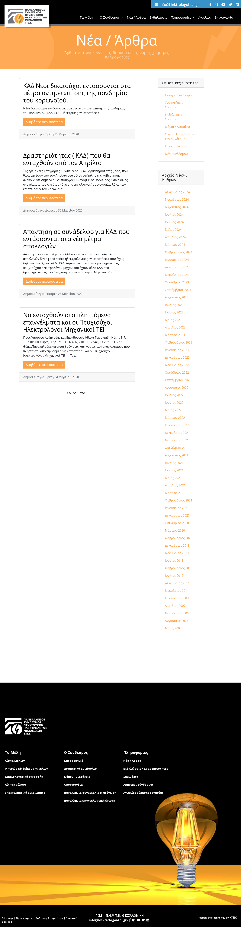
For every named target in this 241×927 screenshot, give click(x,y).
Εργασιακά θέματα (178, 146)
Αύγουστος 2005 (176, 621)
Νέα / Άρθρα (136, 17)
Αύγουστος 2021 (176, 455)
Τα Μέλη (86, 17)
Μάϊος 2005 (173, 628)
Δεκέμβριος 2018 (177, 545)
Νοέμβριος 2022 (177, 365)
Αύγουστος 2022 (176, 387)
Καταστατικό (73, 760)
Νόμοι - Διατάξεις (77, 776)
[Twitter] (230, 4)
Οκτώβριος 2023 (177, 282)
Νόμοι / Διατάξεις (178, 127)
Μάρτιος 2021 (175, 493)
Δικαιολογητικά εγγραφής (24, 776)
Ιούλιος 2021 (174, 463)
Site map (7, 918)
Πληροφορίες (181, 17)
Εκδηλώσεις (158, 17)
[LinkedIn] (237, 4)
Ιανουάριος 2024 (177, 260)
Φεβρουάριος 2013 (178, 568)
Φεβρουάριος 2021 (178, 500)
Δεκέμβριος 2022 (177, 357)
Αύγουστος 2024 (176, 207)
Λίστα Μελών (15, 760)
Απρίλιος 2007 (175, 606)
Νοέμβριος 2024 (177, 199)
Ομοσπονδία (73, 784)
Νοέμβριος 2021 (177, 440)
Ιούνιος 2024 (174, 222)
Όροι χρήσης (24, 918)
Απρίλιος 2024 (175, 237)
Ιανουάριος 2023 (177, 350)
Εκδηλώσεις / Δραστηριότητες (145, 768)
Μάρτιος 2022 (175, 418)
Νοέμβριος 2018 (177, 553)
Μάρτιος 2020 (175, 530)
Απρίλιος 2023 (175, 327)
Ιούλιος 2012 (174, 575)
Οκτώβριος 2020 (177, 523)
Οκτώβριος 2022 (177, 372)
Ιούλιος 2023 (174, 305)
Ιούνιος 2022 (174, 403)
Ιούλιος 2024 (174, 214)
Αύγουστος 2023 (176, 297)
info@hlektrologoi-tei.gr (179, 4)
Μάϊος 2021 (173, 478)
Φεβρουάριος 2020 (178, 538)
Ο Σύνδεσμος (110, 17)
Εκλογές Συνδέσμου (179, 95)
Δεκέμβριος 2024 (177, 192)
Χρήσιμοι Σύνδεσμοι (138, 784)
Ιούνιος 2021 (174, 470)
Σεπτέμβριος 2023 (178, 290)
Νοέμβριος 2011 (177, 591)
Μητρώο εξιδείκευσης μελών (26, 768)
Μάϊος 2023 (173, 320)
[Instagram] (216, 4)
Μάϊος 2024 (173, 230)
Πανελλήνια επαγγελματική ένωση (89, 800)
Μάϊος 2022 (173, 410)
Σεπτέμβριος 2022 (178, 380)
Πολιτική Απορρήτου (49, 918)
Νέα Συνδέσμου (176, 154)
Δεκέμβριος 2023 (177, 267)
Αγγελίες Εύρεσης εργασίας (143, 792)
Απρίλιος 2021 (175, 485)
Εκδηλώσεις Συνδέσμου (173, 117)
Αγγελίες (204, 17)
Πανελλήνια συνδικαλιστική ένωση (90, 792)
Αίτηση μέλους (15, 784)
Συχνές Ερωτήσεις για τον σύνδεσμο (181, 136)
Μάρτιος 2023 (175, 335)
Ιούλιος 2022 (174, 395)
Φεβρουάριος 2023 (178, 342)
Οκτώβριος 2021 (177, 448)
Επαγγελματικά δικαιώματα (25, 792)
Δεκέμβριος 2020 (177, 515)
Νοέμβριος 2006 (177, 613)
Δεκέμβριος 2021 (177, 433)
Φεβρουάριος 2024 (178, 252)
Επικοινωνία (223, 17)
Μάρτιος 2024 (175, 245)
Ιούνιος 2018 (174, 560)
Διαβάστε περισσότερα (44, 122)
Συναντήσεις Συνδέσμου (174, 105)
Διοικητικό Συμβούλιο (80, 768)
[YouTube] (223, 4)
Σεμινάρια (130, 776)
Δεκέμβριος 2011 (177, 583)
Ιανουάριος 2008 (177, 598)
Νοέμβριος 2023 (177, 275)
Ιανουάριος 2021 (177, 508)
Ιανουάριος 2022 (177, 425)
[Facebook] (210, 4)
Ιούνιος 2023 (174, 312)
